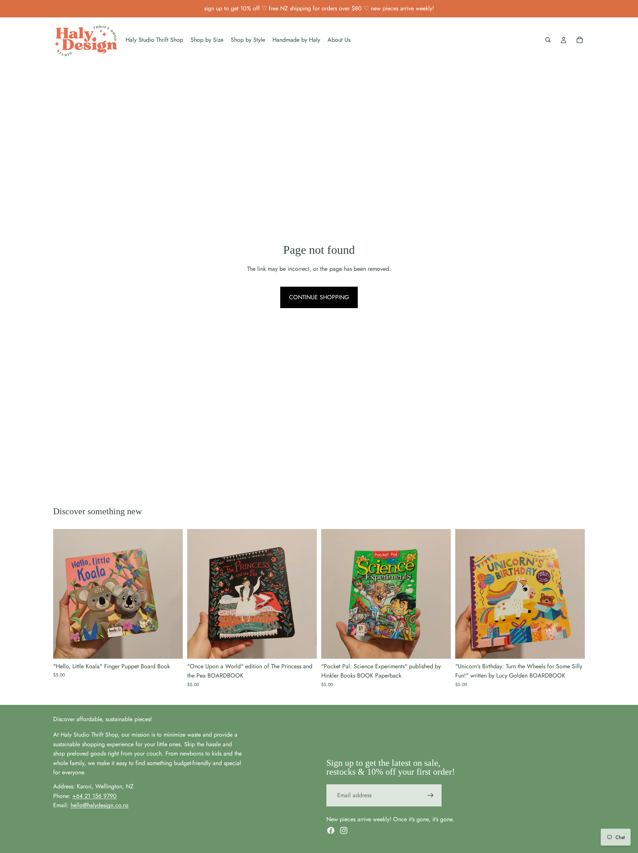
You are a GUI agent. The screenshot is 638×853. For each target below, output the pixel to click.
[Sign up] (430, 795)
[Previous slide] (64, 594)
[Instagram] (343, 830)
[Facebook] (330, 830)
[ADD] (171, 647)
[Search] (548, 40)
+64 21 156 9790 (94, 796)
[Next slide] (172, 594)
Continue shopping (319, 297)
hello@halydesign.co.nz (99, 805)
